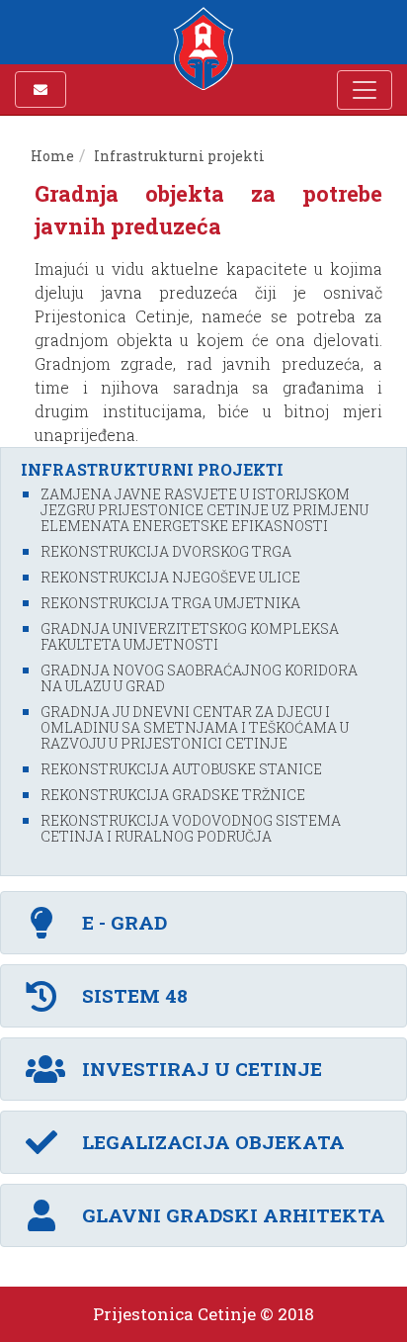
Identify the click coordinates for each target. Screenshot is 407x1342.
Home (52, 155)
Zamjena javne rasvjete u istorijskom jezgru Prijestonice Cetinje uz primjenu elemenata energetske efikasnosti (204, 510)
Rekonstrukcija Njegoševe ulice (170, 577)
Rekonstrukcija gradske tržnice (173, 794)
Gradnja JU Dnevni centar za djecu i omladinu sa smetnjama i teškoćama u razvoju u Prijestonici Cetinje (195, 727)
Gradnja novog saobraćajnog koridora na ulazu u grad (199, 678)
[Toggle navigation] (364, 90)
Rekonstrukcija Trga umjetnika (170, 602)
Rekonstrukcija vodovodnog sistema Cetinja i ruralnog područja (191, 828)
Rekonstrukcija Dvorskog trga (166, 551)
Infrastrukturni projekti (179, 155)
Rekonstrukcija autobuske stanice (181, 769)
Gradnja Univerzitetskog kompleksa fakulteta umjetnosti (190, 636)
